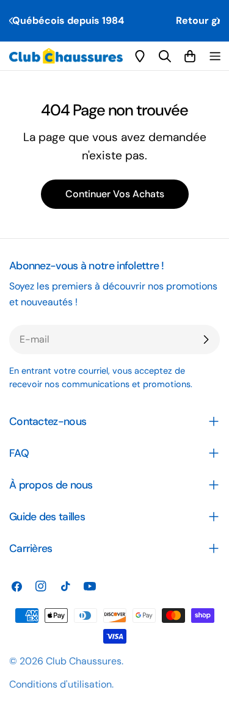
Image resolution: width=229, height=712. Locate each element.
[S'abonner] (206, 339)
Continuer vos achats (114, 193)
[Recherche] (165, 56)
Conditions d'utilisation (60, 684)
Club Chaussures (84, 661)
